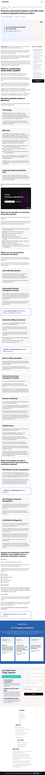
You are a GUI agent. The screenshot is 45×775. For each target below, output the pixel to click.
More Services (18, 737)
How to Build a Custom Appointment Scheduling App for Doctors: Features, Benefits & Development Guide (22, 765)
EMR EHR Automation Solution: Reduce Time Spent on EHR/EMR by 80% (7, 648)
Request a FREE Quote (38, 81)
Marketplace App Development (21, 733)
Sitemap (31, 773)
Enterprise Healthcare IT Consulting (22, 729)
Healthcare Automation (7, 16)
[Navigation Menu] (41, 2)
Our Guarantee (22, 718)
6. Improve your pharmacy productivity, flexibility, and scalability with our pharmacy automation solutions (38, 74)
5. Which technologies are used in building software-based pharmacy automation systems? (37, 67)
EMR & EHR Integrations (21, 746)
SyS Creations (4, 7)
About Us (21, 712)
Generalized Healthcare (22, 744)
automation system (23, 476)
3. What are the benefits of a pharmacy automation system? (38, 57)
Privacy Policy (26, 773)
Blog (10, 7)
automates (14, 474)
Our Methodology (22, 716)
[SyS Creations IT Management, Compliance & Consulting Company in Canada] (5, 2)
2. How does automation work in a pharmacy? (38, 53)
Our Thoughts (21, 714)
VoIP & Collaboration (19, 731)
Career (20, 720)
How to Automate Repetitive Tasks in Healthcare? (36, 647)
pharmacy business (15, 523)
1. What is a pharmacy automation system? (37, 50)
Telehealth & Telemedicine (22, 742)
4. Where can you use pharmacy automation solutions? (37, 61)
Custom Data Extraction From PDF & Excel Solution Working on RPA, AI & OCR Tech (22, 648)
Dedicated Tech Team (20, 734)
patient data (6, 524)
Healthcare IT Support (19, 727)
